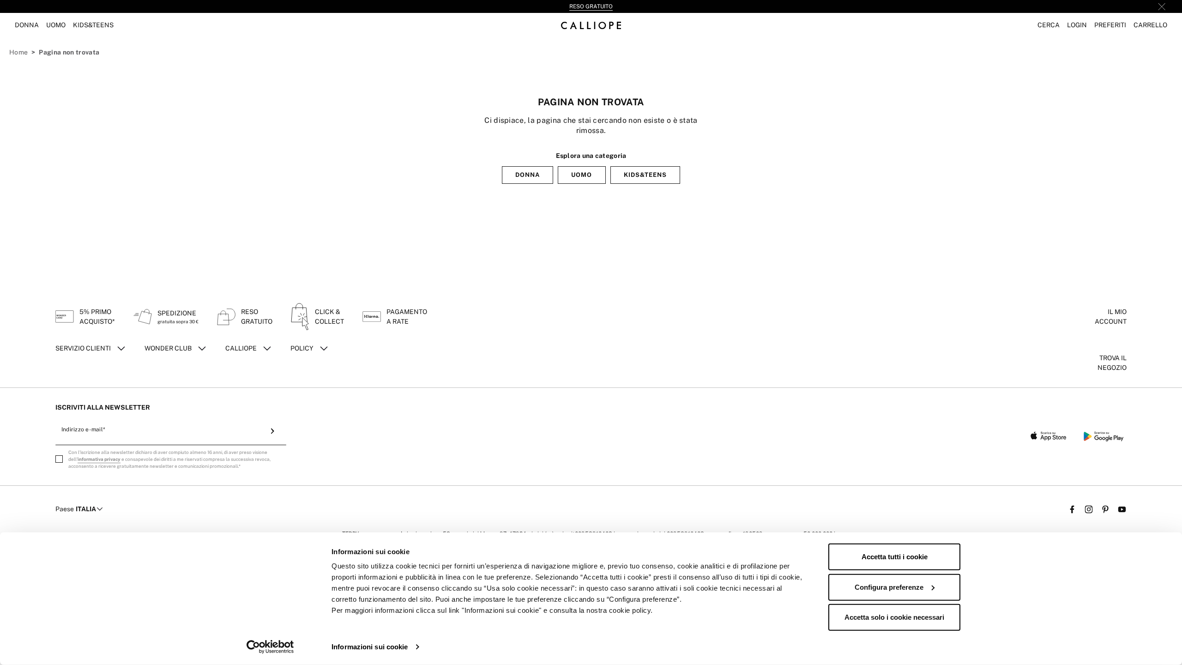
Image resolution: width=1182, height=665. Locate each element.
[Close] (1161, 6)
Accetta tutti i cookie (895, 557)
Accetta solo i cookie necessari (894, 617)
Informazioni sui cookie (370, 647)
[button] (1048, 25)
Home (18, 52)
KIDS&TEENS (645, 174)
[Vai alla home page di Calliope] (591, 25)
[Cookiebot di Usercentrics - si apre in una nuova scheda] (270, 647)
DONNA (527, 174)
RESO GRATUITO (591, 6)
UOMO (581, 174)
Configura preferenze (889, 587)
